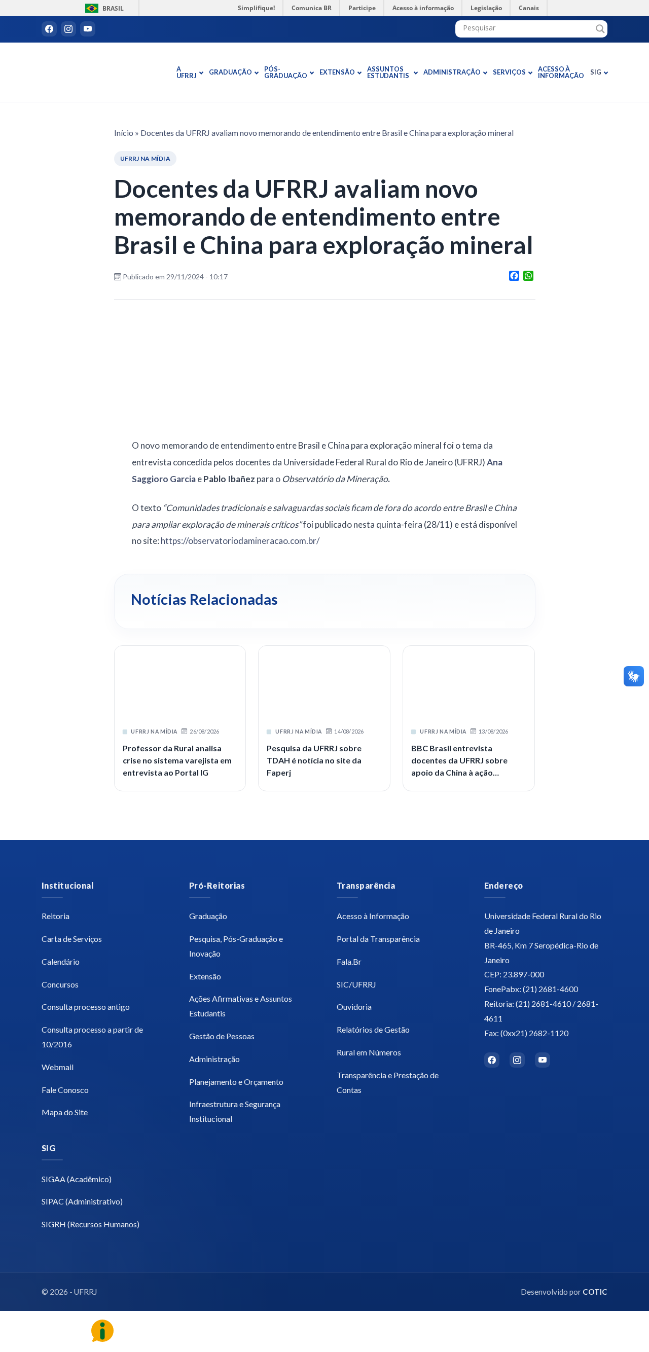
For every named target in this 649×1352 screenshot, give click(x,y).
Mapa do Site (65, 1112)
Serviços (509, 72)
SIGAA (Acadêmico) (77, 1179)
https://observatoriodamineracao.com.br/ (241, 540)
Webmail (58, 1067)
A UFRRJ (186, 72)
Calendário (61, 961)
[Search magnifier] (600, 29)
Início (123, 132)
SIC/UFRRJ (356, 984)
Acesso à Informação (561, 72)
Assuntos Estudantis (388, 72)
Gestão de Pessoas (222, 1036)
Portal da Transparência (378, 938)
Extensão (337, 72)
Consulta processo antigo (86, 1006)
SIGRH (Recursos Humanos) (90, 1224)
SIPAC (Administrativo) (82, 1201)
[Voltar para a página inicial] (105, 72)
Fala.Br (349, 961)
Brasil (102, 8)
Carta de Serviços (72, 938)
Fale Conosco (65, 1089)
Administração (452, 72)
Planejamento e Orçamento (236, 1081)
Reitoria (55, 916)
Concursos (60, 984)
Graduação (230, 72)
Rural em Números (369, 1052)
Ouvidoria (354, 1006)
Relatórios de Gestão (373, 1029)
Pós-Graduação (285, 72)
